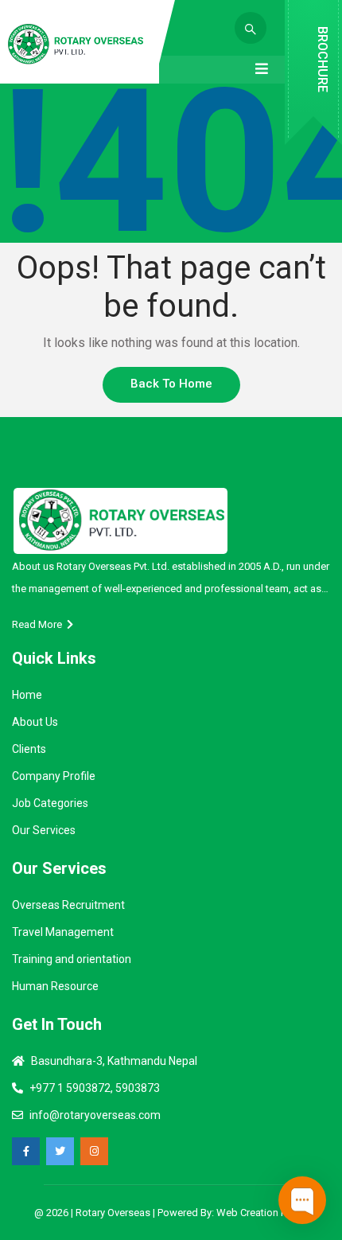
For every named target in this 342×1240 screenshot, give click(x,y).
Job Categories (50, 803)
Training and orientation (71, 959)
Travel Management (63, 932)
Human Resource (55, 986)
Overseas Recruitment (68, 905)
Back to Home (171, 383)
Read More (39, 624)
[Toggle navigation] (261, 69)
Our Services (44, 830)
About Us (35, 722)
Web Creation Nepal (262, 1213)
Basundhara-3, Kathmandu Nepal (114, 1061)
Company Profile (53, 776)
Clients (29, 749)
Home (27, 694)
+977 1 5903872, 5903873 (94, 1088)
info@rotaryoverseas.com (95, 1115)
